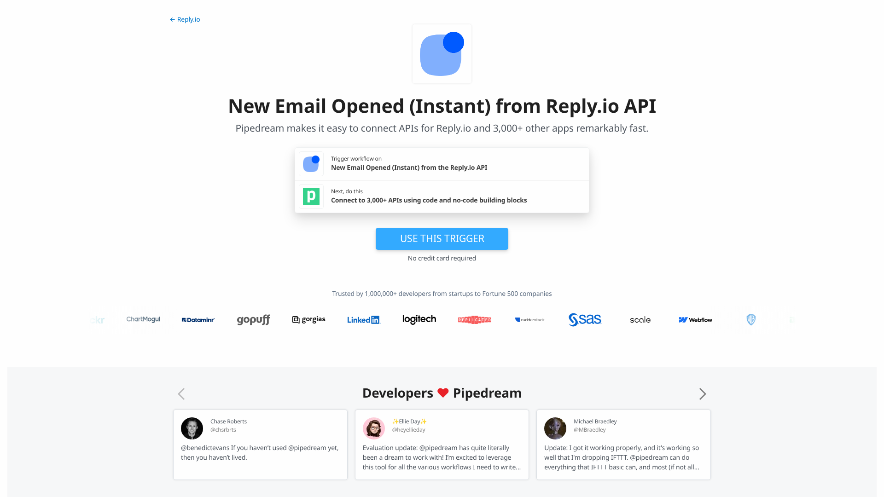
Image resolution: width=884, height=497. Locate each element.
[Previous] (181, 394)
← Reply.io (184, 19)
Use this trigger (442, 238)
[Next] (703, 394)
